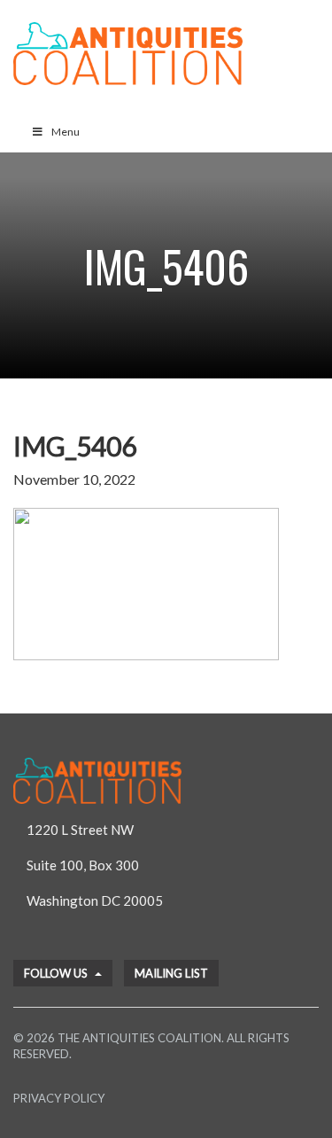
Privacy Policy (58, 1098)
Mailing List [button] (171, 973)
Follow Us (57, 973)
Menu (65, 131)
